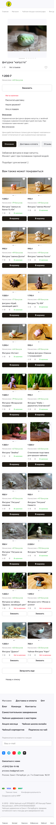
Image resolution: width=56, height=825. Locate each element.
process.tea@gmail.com (13, 771)
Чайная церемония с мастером (19, 718)
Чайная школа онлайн (34, 724)
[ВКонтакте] (3, 752)
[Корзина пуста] (50, 4)
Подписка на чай (38, 729)
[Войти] (46, 4)
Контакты (30, 706)
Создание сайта (9, 796)
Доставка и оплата (29, 144)
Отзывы (47, 144)
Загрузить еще (27, 671)
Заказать (27, 88)
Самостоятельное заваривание (19, 712)
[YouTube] (14, 752)
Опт (43, 700)
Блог (4, 706)
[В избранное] (46, 67)
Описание (9, 144)
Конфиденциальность (31, 792)
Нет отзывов (14, 67)
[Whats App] (19, 752)
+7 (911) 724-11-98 (10, 766)
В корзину (14, 218)
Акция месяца (10, 724)
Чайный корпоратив (13, 729)
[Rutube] (24, 752)
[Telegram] (8, 752)
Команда (16, 706)
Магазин (7, 700)
